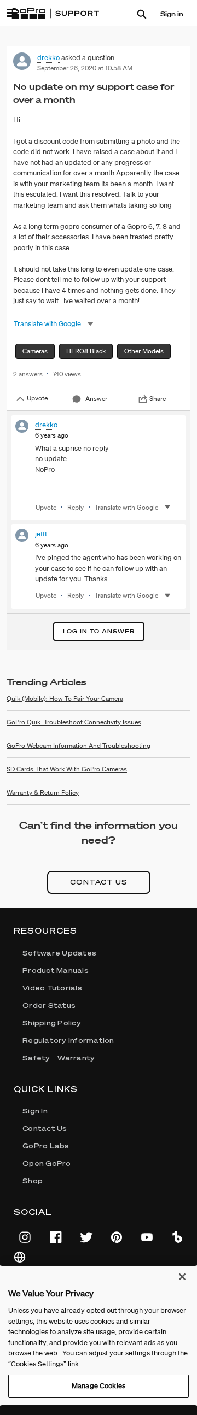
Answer (96, 398)
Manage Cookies (98, 1385)
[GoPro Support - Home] (55, 13)
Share (157, 398)
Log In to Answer (99, 631)
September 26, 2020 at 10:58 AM (84, 68)
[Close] (182, 1277)
